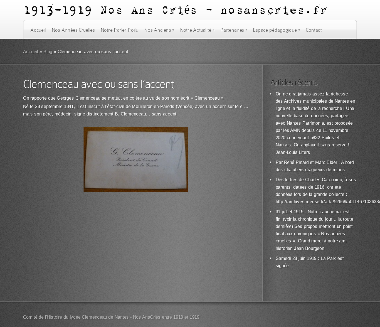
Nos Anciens (159, 30)
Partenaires (233, 30)
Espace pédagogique (276, 30)
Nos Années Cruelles (73, 30)
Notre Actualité (197, 30)
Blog (48, 51)
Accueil (38, 30)
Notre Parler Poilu (119, 30)
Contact (314, 30)
